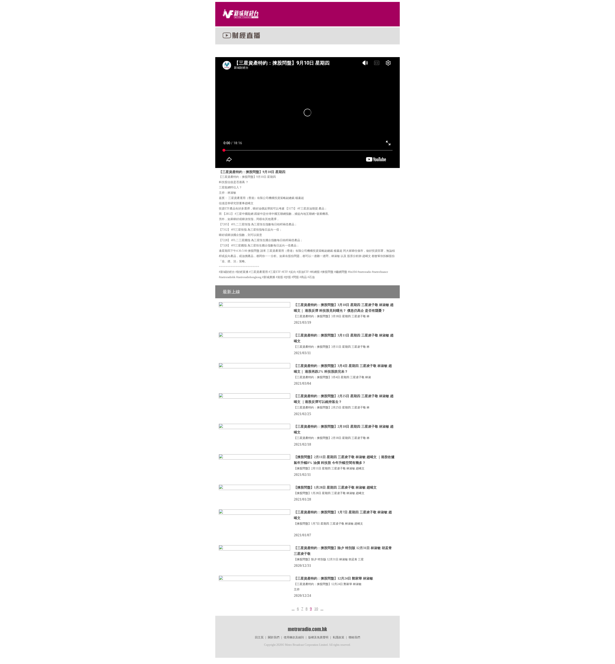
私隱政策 (338, 637)
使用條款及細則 (294, 637)
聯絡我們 (354, 637)
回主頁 (259, 637)
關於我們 (273, 637)
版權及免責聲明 (318, 637)
